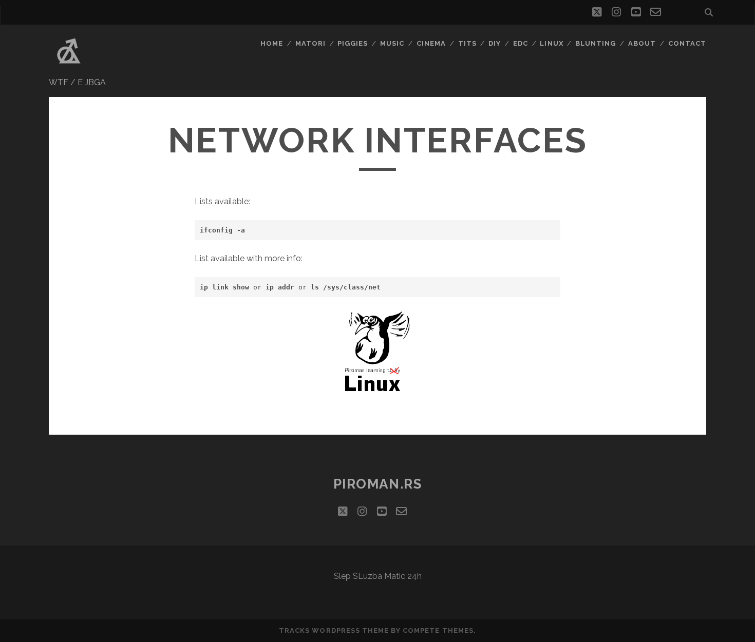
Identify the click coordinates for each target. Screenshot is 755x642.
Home (271, 43)
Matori (310, 43)
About (642, 43)
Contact (687, 43)
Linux (551, 43)
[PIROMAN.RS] (69, 66)
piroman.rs (377, 484)
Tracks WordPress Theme (334, 630)
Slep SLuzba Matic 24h (378, 576)
